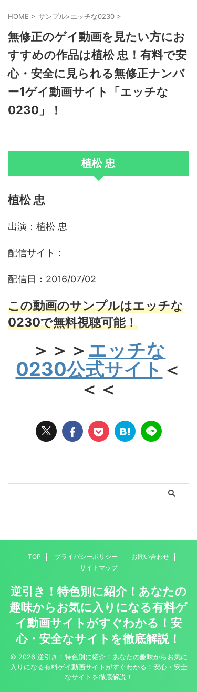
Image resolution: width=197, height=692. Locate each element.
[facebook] (72, 431)
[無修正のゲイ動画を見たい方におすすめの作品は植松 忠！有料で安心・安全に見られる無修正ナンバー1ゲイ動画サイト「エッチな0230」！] (125, 431)
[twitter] (46, 431)
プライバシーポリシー (86, 557)
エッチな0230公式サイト (91, 359)
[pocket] (98, 431)
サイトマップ (99, 568)
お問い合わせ (150, 557)
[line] (151, 431)
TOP (34, 557)
